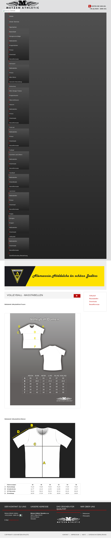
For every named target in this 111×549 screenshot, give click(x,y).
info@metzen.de (14, 520)
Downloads (12, 118)
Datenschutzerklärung (97, 534)
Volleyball (12, 236)
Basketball (12, 31)
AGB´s (84, 534)
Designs (12, 218)
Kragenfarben (13, 45)
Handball (12, 172)
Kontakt (66, 534)
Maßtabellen (13, 41)
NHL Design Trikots (15, 91)
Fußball (11, 150)
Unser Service (14, 22)
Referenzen (86, 513)
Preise (11, 50)
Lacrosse (12, 191)
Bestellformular (14, 59)
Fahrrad (11, 127)
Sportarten (13, 27)
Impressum (75, 534)
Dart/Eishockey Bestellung (18, 255)
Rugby (11, 213)
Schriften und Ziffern (15, 154)
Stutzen (11, 104)
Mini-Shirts (12, 77)
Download (12, 54)
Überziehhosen (14, 100)
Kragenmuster (13, 95)
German (12, 10)
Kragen (11, 223)
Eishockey (12, 86)
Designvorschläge (15, 36)
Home (11, 16)
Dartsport (12, 63)
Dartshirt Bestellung (15, 81)
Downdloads (13, 182)
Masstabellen (93, 298)
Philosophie (86, 516)
